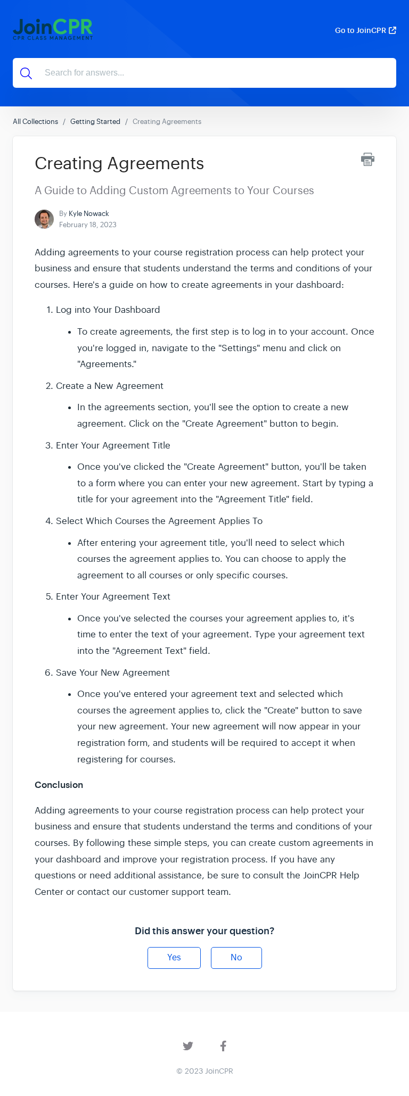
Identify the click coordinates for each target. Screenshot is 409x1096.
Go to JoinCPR (360, 30)
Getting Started (95, 121)
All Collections (35, 121)
